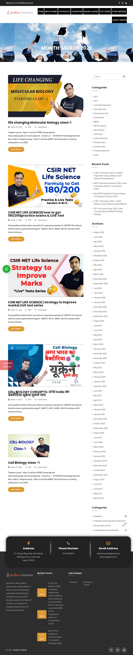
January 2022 (99, 382)
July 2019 (98, 484)
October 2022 (99, 363)
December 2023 (100, 307)
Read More (16, 149)
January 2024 (99, 302)
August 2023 (99, 321)
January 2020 (99, 456)
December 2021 (100, 386)
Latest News (42, 127)
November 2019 (100, 466)
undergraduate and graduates (106, 530)
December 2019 (100, 461)
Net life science (100, 126)
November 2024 (100, 279)
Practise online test (101, 151)
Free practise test (101, 113)
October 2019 (99, 470)
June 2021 (98, 391)
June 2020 (98, 442)
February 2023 (100, 349)
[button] (6, 269)
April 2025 (98, 270)
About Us (74, 582)
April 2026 (98, 242)
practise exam (99, 147)
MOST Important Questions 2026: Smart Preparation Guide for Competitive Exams (110, 186)
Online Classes (91, 11)
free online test (100, 109)
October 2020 (99, 424)
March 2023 (99, 344)
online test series (101, 138)
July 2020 (98, 438)
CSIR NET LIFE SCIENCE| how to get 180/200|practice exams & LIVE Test (36, 214)
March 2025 (99, 274)
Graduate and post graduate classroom (110, 521)
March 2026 (99, 246)
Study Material (119, 11)
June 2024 (98, 293)
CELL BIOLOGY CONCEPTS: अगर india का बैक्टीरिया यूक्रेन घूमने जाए (38, 393)
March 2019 (99, 498)
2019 (96, 101)
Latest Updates (119, 20)
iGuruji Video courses (102, 526)
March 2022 (99, 372)
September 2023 (101, 316)
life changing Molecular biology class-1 (39, 122)
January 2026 (99, 251)
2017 (96, 97)
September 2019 (101, 475)
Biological (98, 516)
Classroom (76, 11)
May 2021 (98, 396)
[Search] (124, 76)
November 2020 (100, 419)
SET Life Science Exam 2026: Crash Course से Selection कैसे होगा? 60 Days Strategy (108, 211)
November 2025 (100, 256)
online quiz (98, 134)
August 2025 (99, 260)
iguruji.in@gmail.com (108, 557)
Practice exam (100, 142)
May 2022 (98, 368)
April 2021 (98, 400)
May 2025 (98, 265)
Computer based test (102, 105)
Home (40, 11)
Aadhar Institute (20, 650)
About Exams (51, 11)
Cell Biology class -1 (24, 463)
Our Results (64, 11)
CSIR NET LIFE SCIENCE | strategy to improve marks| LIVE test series (42, 303)
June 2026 (98, 237)
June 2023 (98, 330)
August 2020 (99, 433)
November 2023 (100, 312)
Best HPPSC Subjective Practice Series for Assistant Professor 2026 (55, 637)
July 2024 (98, 288)
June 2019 (98, 489)
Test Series (105, 11)
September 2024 (101, 284)
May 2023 (98, 335)
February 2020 (100, 452)
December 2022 (100, 354)
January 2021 (99, 414)
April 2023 (98, 340)
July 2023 (98, 326)
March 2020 (99, 447)
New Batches (99, 130)
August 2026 (99, 232)
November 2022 (100, 358)
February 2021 (100, 410)
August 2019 (99, 480)
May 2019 (98, 494)
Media (96, 122)
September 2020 (101, 428)
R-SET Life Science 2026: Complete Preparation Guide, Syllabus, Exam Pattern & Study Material (108, 176)
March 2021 (99, 405)
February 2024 (100, 298)
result (96, 155)
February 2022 (100, 377)
